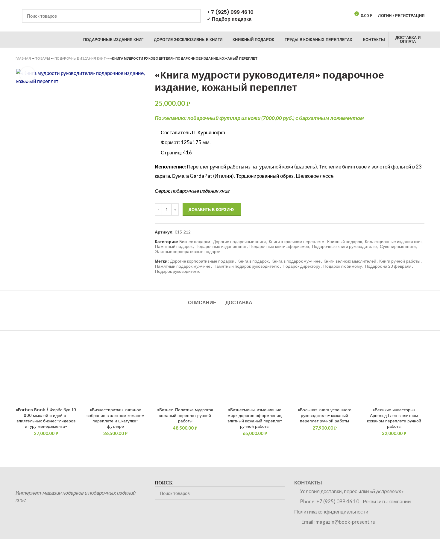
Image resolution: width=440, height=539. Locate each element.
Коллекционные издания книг (393, 241)
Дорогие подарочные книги (239, 241)
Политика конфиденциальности (331, 511)
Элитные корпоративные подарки (188, 251)
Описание (202, 302)
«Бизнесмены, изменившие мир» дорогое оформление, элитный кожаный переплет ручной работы (254, 418)
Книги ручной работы (399, 261)
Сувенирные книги (398, 246)
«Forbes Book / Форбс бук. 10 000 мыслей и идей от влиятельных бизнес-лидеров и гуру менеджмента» (46, 418)
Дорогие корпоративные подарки (202, 261)
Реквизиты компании (387, 501)
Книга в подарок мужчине (296, 261)
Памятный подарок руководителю (246, 266)
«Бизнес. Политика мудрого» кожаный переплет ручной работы (185, 415)
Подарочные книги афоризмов (279, 246)
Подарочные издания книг (80, 58)
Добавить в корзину (211, 209)
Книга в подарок (252, 261)
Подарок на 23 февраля (388, 266)
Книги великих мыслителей (350, 261)
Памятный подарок (173, 246)
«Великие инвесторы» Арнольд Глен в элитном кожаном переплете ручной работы (394, 418)
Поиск (192, 16)
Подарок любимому (342, 266)
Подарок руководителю (178, 271)
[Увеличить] (27, 74)
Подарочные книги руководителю (344, 246)
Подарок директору (301, 266)
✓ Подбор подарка (229, 19)
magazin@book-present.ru (345, 522)
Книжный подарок (344, 241)
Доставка (238, 302)
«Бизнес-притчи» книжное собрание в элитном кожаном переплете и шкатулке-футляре (116, 418)
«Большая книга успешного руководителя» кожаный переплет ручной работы (324, 415)
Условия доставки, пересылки (351, 491)
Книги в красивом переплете (296, 241)
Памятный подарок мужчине (182, 266)
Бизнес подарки (194, 241)
